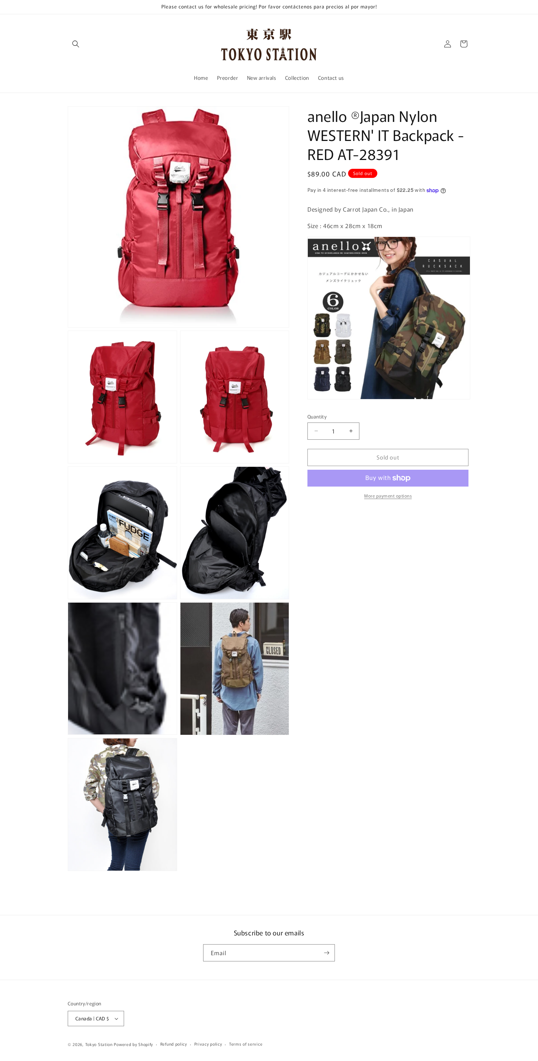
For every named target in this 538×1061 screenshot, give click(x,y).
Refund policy (173, 1044)
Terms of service (245, 1044)
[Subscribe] (326, 952)
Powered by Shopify (133, 1044)
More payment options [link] (388, 495)
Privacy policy (208, 1044)
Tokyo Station (99, 1044)
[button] (76, 44)
